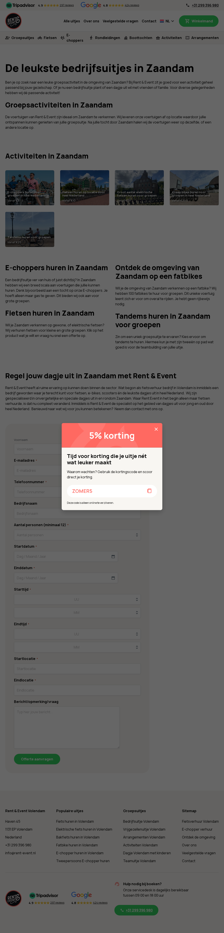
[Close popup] (156, 429)
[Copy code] (149, 490)
